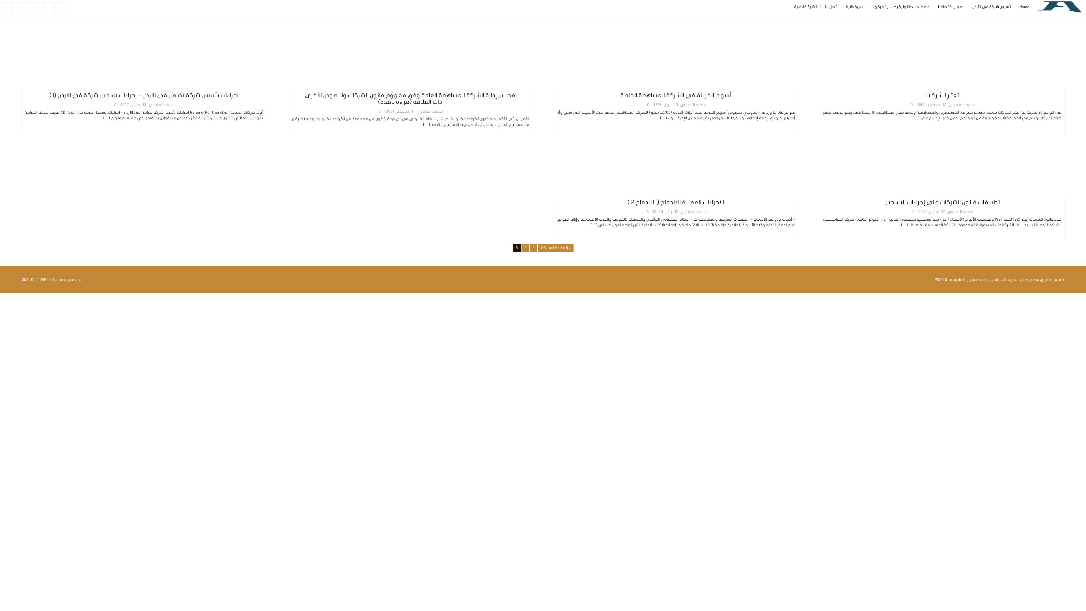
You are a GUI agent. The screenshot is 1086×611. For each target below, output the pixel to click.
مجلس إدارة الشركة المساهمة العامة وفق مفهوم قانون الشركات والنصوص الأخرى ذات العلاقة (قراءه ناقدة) (410, 98)
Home (1024, 7)
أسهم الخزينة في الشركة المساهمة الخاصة (675, 95)
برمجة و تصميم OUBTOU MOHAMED (51, 279)
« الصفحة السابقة (556, 248)
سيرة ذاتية (854, 7)
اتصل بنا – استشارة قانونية (815, 7)
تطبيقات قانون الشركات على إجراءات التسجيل (942, 202)
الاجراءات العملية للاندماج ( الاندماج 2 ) (676, 202)
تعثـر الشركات (942, 95)
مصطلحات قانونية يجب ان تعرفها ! (901, 7)
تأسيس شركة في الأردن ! (991, 7)
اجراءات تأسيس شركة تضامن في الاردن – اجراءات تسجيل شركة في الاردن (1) (143, 95)
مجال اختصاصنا (950, 7)
